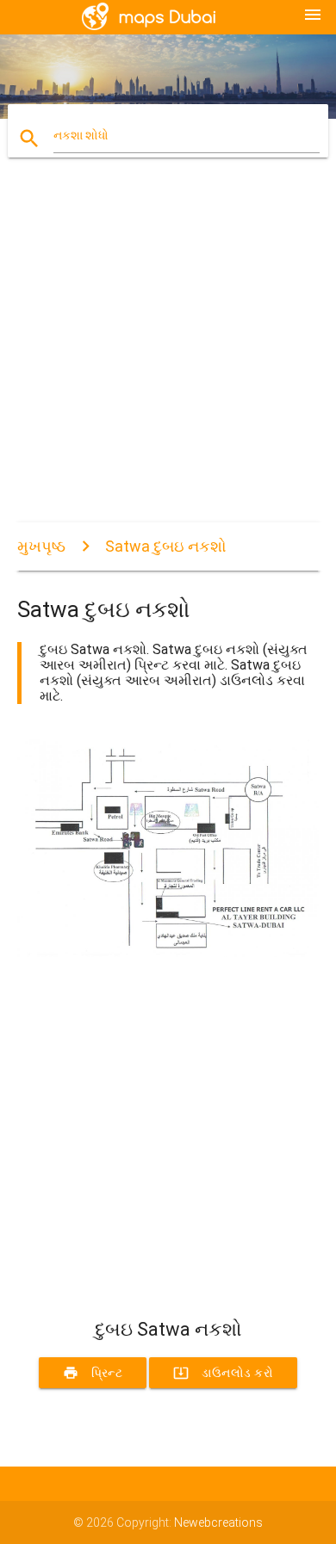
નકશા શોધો (81, 135)
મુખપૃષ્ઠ (41, 546)
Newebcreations (218, 1522)
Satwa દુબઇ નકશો (166, 546)
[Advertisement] (168, 354)
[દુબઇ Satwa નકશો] (168, 953)
